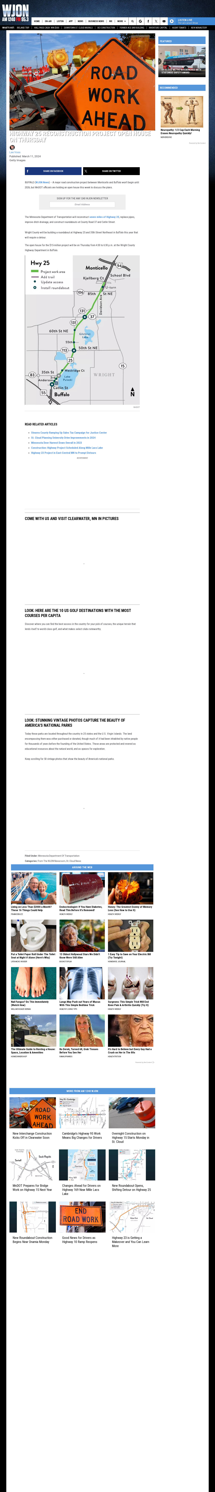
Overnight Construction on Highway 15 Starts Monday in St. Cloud (130, 1138)
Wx (110, 21)
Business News (96, 21)
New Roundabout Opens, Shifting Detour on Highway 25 (131, 1188)
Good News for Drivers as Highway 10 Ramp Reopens (79, 1240)
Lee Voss (14, 152)
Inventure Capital (158, 27)
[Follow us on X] (156, 21)
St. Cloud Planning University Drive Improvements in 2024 (63, 437)
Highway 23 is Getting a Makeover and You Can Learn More (130, 1242)
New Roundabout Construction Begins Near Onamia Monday (32, 1240)
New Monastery (199, 27)
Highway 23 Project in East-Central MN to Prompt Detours (63, 452)
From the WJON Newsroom (51, 861)
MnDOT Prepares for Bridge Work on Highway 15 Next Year (32, 1188)
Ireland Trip (23, 27)
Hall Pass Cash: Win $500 (46, 27)
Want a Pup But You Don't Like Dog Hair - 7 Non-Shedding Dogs (180, 71)
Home (37, 21)
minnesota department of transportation (58, 856)
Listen (60, 21)
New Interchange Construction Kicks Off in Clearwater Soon (32, 1136)
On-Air (48, 21)
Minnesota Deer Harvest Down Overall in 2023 (56, 442)
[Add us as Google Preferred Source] (140, 21)
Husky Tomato (179, 27)
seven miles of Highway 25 (104, 217)
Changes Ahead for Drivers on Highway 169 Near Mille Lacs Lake (81, 1190)
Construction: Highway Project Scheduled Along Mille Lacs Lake (67, 447)
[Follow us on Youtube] (164, 21)
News (80, 21)
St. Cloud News (73, 861)
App (71, 21)
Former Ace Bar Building (132, 27)
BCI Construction (106, 27)
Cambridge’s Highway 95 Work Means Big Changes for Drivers (82, 1136)
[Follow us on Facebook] (148, 21)
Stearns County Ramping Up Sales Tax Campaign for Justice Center (69, 432)
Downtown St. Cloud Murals (78, 27)
